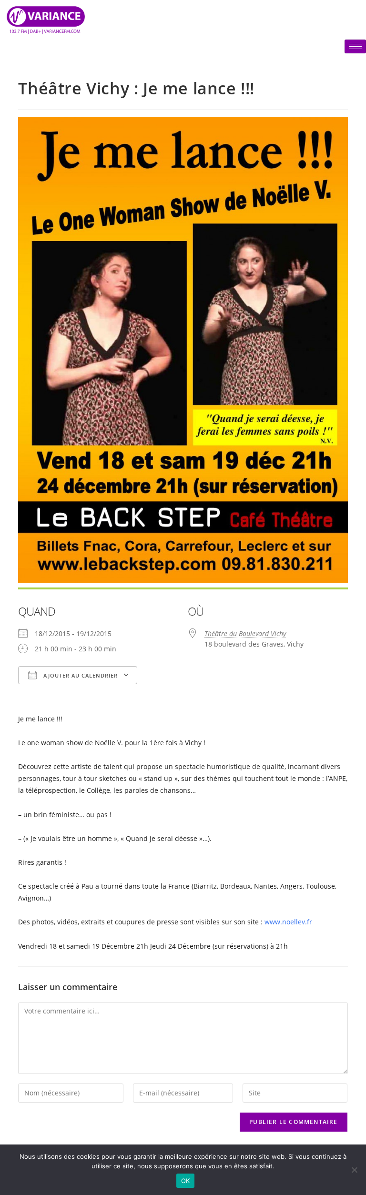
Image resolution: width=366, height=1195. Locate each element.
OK (185, 1181)
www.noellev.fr (288, 921)
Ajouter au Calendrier (79, 675)
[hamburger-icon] (355, 46)
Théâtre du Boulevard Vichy (245, 633)
